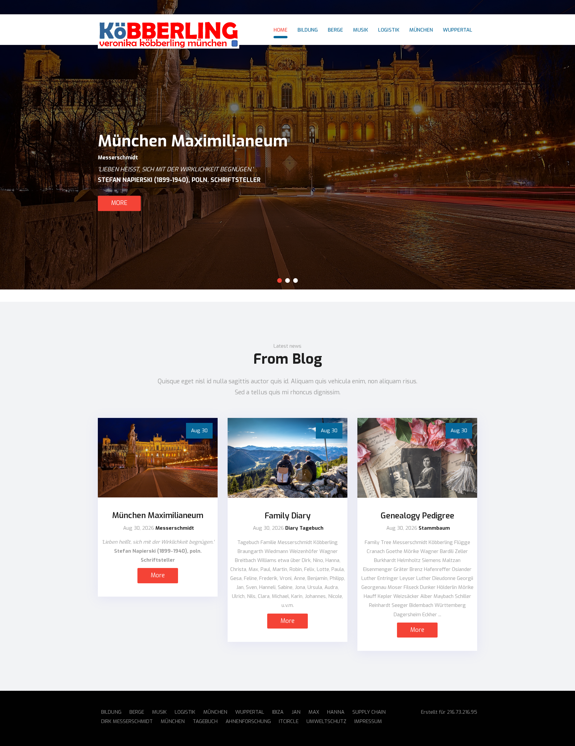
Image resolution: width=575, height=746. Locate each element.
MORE (119, 203)
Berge (335, 30)
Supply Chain (369, 712)
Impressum (368, 721)
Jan (295, 712)
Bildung (307, 30)
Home (281, 30)
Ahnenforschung (248, 721)
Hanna (335, 712)
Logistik (388, 30)
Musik (360, 30)
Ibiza (278, 712)
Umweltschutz (326, 721)
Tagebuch (205, 721)
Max (313, 712)
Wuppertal (457, 30)
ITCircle (288, 721)
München (421, 30)
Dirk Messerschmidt (127, 721)
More (158, 575)
